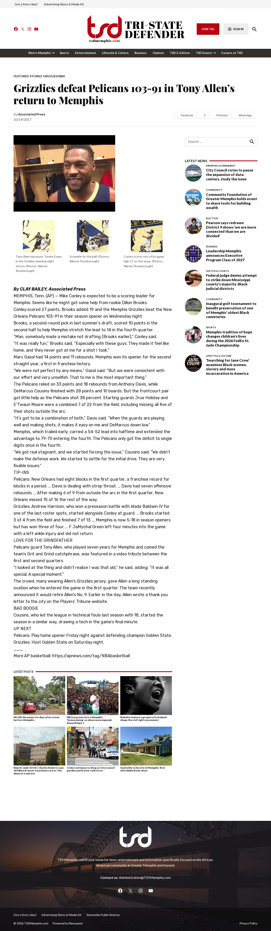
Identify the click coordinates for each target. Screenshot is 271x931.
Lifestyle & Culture (115, 53)
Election (212, 218)
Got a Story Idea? (26, 4)
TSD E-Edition (180, 53)
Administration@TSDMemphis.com (145, 877)
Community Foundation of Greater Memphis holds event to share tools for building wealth (231, 201)
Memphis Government (221, 165)
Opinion (158, 53)
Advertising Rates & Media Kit (64, 4)
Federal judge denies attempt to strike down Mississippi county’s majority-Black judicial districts (231, 282)
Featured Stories (28, 76)
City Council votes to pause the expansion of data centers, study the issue (229, 174)
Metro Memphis (39, 53)
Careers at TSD (232, 53)
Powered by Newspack (68, 923)
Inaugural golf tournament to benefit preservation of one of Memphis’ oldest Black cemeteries (231, 310)
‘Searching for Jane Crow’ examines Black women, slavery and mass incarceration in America (227, 367)
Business (140, 53)
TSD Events (204, 53)
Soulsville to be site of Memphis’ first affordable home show (142, 769)
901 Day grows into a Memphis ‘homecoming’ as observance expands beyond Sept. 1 (89, 720)
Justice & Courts (217, 271)
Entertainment (85, 53)
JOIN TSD (208, 29)
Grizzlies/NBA (54, 76)
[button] (39, 247)
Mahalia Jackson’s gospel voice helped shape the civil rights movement (143, 718)
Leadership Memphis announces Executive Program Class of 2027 (225, 255)
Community (214, 190)
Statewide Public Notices (103, 915)
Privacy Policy (248, 923)
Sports (64, 53)
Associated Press (31, 114)
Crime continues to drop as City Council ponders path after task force (91, 769)
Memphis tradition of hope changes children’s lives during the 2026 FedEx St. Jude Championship (229, 338)
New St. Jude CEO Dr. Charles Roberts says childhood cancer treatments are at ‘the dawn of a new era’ (39, 770)
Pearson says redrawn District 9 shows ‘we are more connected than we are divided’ (231, 229)
